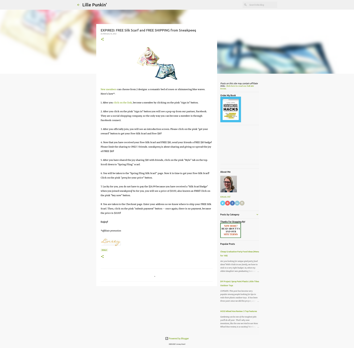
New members (109, 89)
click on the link (122, 102)
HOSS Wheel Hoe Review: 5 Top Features (238, 311)
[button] (102, 39)
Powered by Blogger (178, 338)
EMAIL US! (225, 197)
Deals (104, 250)
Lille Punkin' (94, 4)
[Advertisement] (156, 309)
